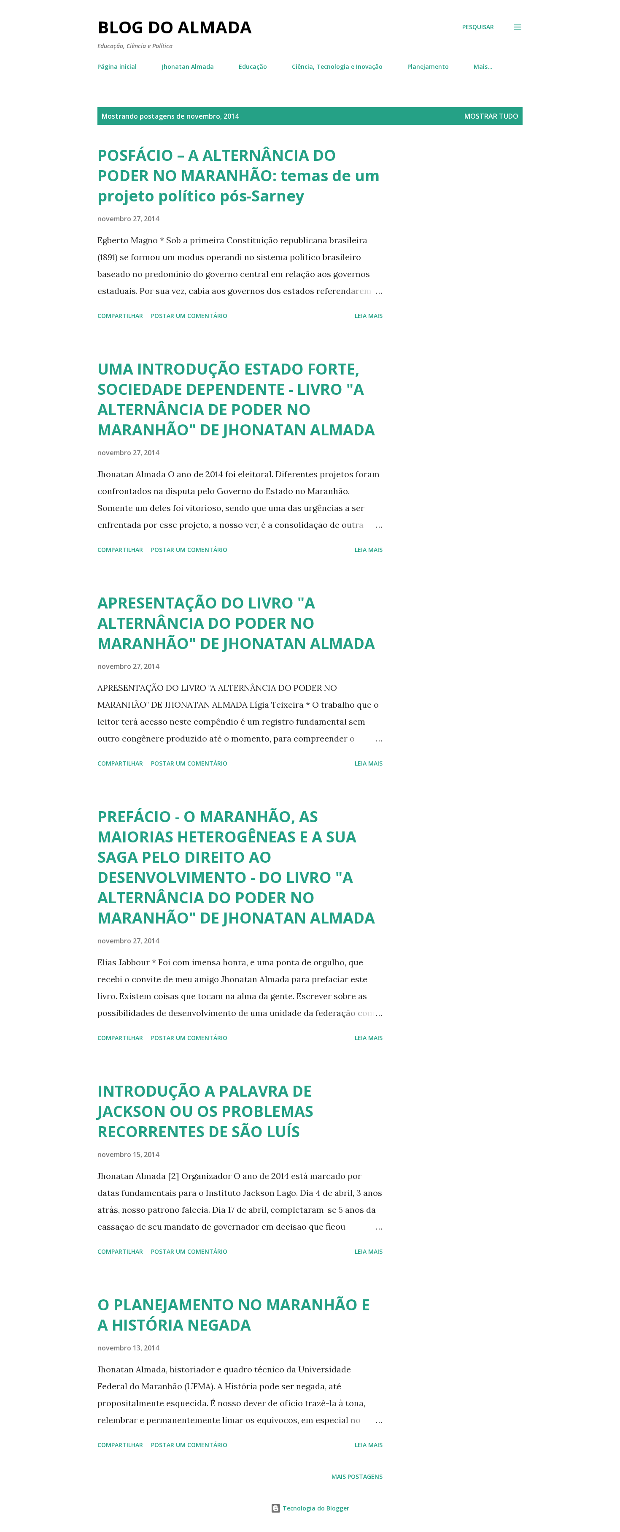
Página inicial (117, 66)
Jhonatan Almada (188, 66)
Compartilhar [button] (120, 316)
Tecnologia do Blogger (315, 1508)
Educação (253, 66)
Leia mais (369, 316)
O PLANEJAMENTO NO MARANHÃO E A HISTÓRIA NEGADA (233, 1314)
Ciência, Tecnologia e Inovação (337, 66)
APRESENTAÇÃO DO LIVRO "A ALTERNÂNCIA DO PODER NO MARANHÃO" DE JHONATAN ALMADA (236, 623)
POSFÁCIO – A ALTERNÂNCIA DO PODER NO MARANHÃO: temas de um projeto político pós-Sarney (238, 175)
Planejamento (428, 66)
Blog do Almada (174, 26)
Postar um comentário (189, 316)
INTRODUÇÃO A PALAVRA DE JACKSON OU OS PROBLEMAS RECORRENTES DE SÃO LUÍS (205, 1111)
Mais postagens (357, 1476)
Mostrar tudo (491, 116)
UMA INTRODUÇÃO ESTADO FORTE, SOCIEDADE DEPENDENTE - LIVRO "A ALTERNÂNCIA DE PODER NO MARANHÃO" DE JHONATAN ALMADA (236, 399)
